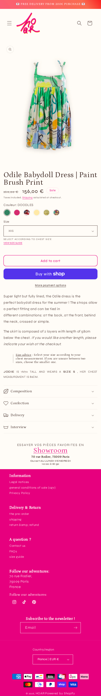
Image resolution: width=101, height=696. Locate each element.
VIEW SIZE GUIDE (13, 243)
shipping (15, 519)
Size (6, 222)
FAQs (13, 551)
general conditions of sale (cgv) (32, 488)
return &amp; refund (24, 525)
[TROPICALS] (56, 212)
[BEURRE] (36, 212)
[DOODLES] (7, 212)
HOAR (40, 693)
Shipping (27, 197)
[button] (9, 23)
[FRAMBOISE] (16, 212)
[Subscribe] (75, 627)
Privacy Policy (19, 493)
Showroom (50, 450)
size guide (16, 557)
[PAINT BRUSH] (26, 212)
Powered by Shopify (60, 693)
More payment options (50, 285)
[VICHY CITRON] (46, 212)
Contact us (17, 546)
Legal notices (19, 482)
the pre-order (19, 514)
